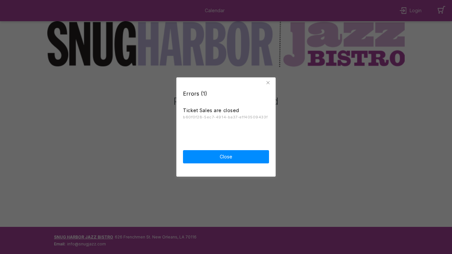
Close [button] (226, 156)
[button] (269, 83)
